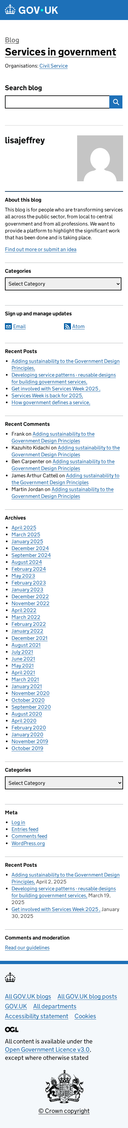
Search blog (23, 88)
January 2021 (26, 686)
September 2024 (31, 555)
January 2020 (27, 734)
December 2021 (29, 638)
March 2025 (25, 534)
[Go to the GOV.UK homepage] (31, 10)
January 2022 (27, 631)
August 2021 (26, 645)
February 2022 (28, 624)
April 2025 (23, 527)
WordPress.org (28, 843)
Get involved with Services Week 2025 (55, 389)
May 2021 (22, 666)
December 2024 (30, 548)
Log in (18, 822)
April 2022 (23, 610)
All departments (54, 1006)
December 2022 (30, 596)
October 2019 (27, 748)
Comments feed (29, 836)
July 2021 (22, 652)
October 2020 (28, 700)
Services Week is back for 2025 (46, 395)
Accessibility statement (36, 1016)
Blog (12, 40)
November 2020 (30, 693)
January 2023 (27, 589)
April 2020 (23, 721)
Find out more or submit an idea (40, 249)
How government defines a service (50, 402)
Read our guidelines (27, 947)
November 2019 (29, 741)
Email (19, 326)
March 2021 (25, 679)
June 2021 (23, 659)
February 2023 (28, 583)
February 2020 (28, 727)
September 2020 (31, 707)
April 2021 (23, 672)
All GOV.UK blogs (28, 996)
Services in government (60, 51)
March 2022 (25, 617)
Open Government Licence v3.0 (47, 1049)
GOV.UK (16, 1006)
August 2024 (26, 562)
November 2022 (30, 603)
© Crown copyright (64, 1111)
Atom (78, 326)
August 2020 (26, 714)
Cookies (85, 1016)
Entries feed (24, 829)
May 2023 (23, 576)
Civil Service (53, 66)
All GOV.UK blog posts (87, 996)
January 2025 (27, 541)
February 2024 (28, 569)
